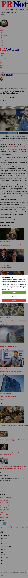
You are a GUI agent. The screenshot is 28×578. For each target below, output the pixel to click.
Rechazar (14, 300)
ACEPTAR (14, 292)
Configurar (14, 296)
